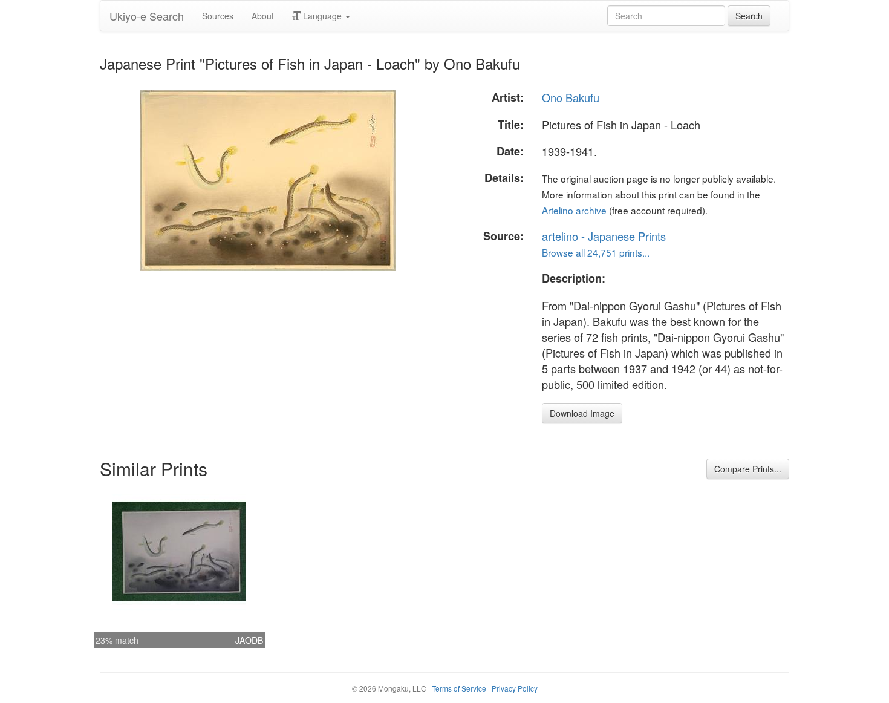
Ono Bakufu (570, 97)
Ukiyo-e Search (146, 16)
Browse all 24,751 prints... (596, 252)
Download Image (582, 413)
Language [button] (322, 16)
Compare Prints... (747, 469)
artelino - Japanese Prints (604, 236)
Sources (217, 16)
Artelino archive (574, 210)
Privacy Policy (515, 688)
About (263, 16)
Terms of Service (459, 688)
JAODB (249, 640)
